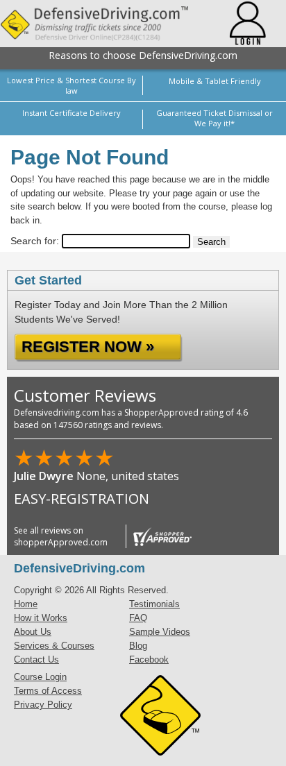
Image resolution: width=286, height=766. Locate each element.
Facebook (149, 659)
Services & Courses (54, 645)
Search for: (34, 240)
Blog (138, 645)
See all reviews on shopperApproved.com (61, 536)
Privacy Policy (43, 704)
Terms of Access (48, 691)
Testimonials (154, 604)
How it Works (40, 618)
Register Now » (88, 346)
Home (25, 604)
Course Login (40, 677)
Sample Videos (159, 632)
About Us (32, 632)
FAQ (138, 618)
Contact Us (36, 659)
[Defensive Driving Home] (104, 23)
